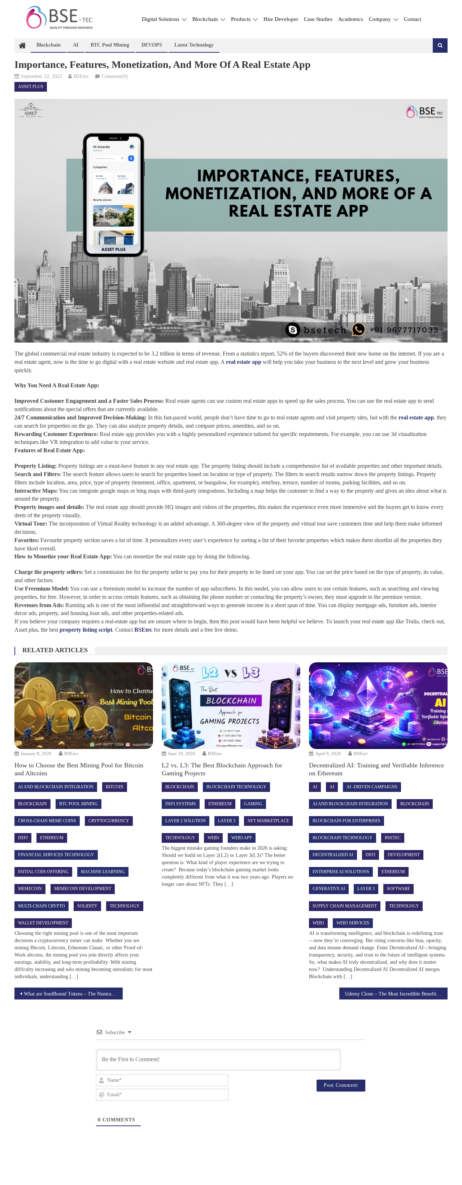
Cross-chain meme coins (47, 820)
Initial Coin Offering (43, 871)
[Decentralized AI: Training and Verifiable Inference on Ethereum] (378, 705)
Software (398, 888)
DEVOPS (151, 45)
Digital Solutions (161, 19)
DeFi (23, 837)
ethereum (52, 837)
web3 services (352, 922)
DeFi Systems (180, 803)
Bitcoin (114, 786)
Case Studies (318, 19)
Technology (125, 906)
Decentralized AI (333, 854)
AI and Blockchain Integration (55, 786)
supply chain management (345, 906)
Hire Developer (280, 19)
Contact (412, 19)
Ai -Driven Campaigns (371, 786)
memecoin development (82, 888)
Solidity (87, 906)
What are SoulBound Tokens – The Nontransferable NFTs (73, 994)
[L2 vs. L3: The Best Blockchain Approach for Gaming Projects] (231, 705)
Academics (350, 19)
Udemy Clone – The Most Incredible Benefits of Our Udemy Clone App (396, 994)
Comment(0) (115, 76)
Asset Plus (30, 86)
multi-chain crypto (41, 906)
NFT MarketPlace (268, 820)
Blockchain (205, 19)
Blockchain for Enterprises (346, 820)
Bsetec (393, 837)
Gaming (253, 803)
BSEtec (81, 76)
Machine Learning (103, 871)
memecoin (30, 888)
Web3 (213, 837)
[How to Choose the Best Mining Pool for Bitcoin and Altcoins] (83, 705)
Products (241, 19)
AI (75, 45)
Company (380, 19)
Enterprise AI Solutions (341, 871)
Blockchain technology (236, 786)
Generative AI (329, 888)
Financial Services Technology (56, 854)
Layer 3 (226, 820)
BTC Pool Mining (110, 45)
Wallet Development (43, 922)
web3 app (241, 837)
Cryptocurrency (108, 820)
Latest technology (194, 45)
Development (404, 854)
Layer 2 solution (185, 820)
